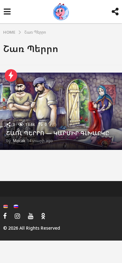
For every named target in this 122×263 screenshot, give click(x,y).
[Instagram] (17, 216)
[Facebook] (5, 216)
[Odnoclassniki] (43, 216)
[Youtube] (30, 216)
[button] (7, 12)
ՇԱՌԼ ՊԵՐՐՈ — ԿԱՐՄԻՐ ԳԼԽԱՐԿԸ (57, 133)
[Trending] (11, 75)
